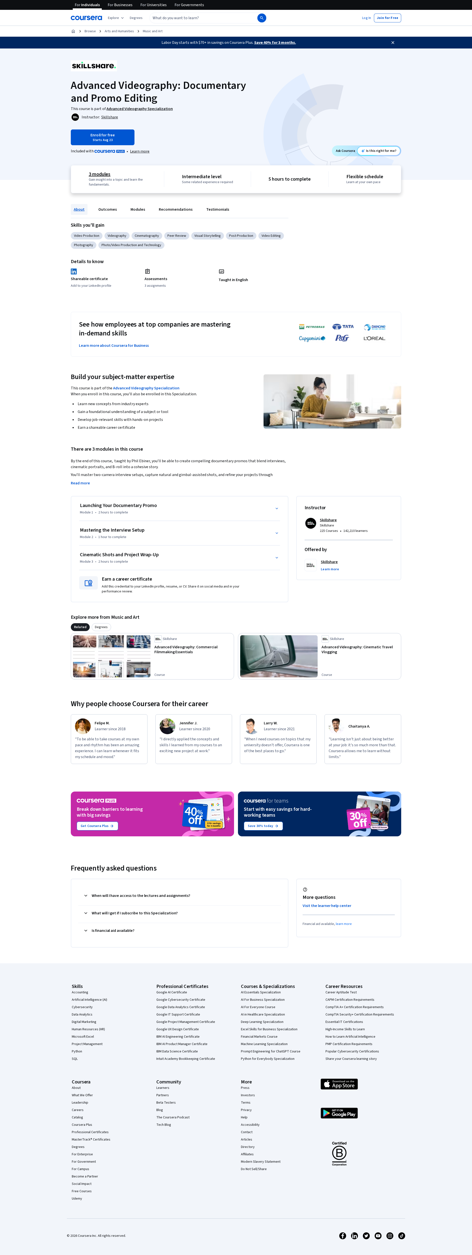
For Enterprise (82, 1154)
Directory (248, 1146)
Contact (246, 1132)
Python (77, 1051)
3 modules (99, 174)
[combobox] (198, 18)
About (79, 209)
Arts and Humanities (119, 31)
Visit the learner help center (327, 905)
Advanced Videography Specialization (146, 388)
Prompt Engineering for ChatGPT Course (270, 1051)
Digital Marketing (84, 1021)
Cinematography (147, 235)
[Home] (73, 31)
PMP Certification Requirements (348, 1044)
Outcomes (107, 209)
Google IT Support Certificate (178, 1014)
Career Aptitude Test (341, 992)
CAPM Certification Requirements (349, 999)
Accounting (80, 992)
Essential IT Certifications (344, 1021)
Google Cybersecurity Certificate (180, 999)
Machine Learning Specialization (264, 1044)
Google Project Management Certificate (185, 1021)
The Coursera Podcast (173, 1117)
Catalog (77, 1117)
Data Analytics (82, 1014)
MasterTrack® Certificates (91, 1139)
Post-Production (241, 235)
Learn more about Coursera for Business (114, 345)
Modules (138, 209)
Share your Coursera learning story (351, 1058)
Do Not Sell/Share (254, 1169)
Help (244, 1117)
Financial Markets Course (259, 1036)
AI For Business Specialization (263, 999)
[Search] (261, 18)
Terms (246, 1102)
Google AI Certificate (171, 992)
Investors (248, 1095)
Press (245, 1087)
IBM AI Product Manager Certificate (181, 1044)
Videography (117, 235)
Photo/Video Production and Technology (131, 245)
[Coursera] (86, 18)
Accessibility (250, 1124)
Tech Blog (163, 1124)
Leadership (80, 1102)
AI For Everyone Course (258, 1007)
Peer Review (176, 235)
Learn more (139, 151)
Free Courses (82, 1191)
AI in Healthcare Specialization (263, 1014)
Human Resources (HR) (88, 1029)
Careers (78, 1110)
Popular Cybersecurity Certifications (352, 1051)
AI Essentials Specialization (261, 992)
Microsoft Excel (83, 1036)
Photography (83, 245)
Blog (159, 1110)
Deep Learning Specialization (262, 1021)
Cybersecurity (82, 1007)
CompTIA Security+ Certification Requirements (359, 1014)
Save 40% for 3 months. (275, 42)
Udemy (77, 1198)
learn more (344, 923)
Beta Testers (166, 1102)
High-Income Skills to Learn (345, 1029)
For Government (84, 1161)
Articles (246, 1139)
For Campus (80, 1169)
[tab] (80, 627)
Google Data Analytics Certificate (180, 1007)
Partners (162, 1095)
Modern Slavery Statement (260, 1161)
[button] (136, 18)
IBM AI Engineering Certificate (178, 1036)
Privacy (246, 1110)
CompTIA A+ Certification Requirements (354, 1007)
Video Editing (271, 235)
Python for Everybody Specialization (268, 1058)
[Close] (392, 42)
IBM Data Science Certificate (177, 1051)
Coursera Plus (82, 1124)
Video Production (86, 235)
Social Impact (81, 1183)
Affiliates (247, 1154)
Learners (162, 1087)
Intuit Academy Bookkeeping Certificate (185, 1058)
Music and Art (152, 31)
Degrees (78, 1146)
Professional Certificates (90, 1132)
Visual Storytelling (207, 235)
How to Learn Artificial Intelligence (350, 1036)
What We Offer (82, 1095)
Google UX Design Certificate (177, 1029)
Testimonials (217, 209)
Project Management (87, 1044)
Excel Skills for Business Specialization (269, 1029)
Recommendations (175, 209)
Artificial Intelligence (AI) (89, 999)
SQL (75, 1058)
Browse (90, 31)
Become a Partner (85, 1176)
